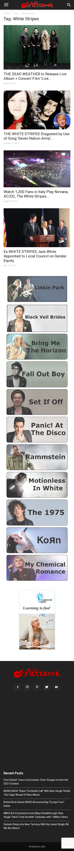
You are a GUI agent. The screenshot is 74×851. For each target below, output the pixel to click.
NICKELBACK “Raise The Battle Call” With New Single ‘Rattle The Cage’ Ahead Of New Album (37, 793)
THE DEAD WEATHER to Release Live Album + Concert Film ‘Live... (35, 76)
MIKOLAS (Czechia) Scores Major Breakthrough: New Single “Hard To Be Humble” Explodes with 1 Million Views (36, 815)
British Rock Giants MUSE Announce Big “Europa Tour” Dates (34, 804)
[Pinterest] (37, 687)
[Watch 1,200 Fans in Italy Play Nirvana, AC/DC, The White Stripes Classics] (37, 168)
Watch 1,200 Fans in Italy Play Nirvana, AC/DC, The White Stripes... (36, 194)
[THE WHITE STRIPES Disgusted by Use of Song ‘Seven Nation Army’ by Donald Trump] (37, 110)
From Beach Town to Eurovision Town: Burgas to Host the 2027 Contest (36, 781)
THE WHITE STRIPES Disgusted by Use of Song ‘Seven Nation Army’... (37, 136)
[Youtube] (56, 687)
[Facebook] (17, 687)
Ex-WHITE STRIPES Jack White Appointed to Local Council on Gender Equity (35, 256)
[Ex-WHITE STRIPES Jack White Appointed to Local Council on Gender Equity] (37, 227)
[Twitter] (46, 687)
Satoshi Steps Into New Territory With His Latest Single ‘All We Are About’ (36, 826)
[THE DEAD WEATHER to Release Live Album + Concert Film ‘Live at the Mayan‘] (37, 47)
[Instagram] (27, 687)
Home (7, 13)
